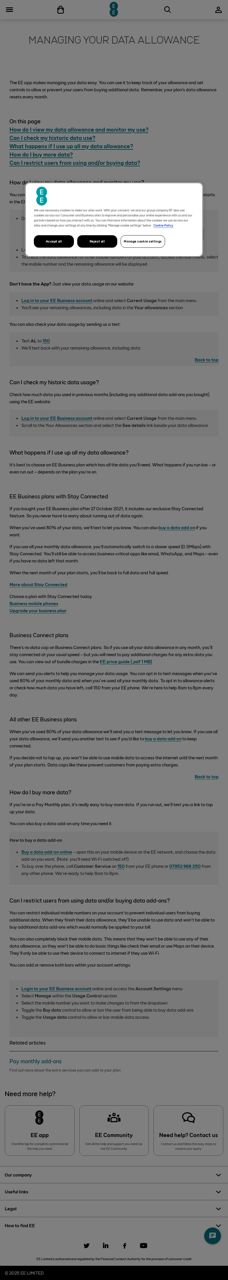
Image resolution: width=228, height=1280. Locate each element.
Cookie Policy (163, 225)
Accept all (54, 241)
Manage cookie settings (143, 241)
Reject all (97, 241)
